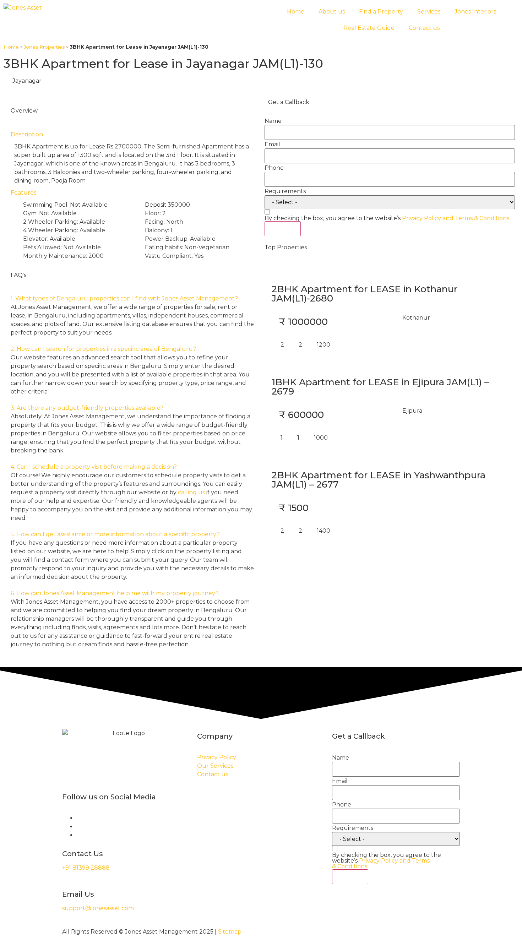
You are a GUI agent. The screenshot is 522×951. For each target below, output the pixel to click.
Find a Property (381, 11)
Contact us (424, 28)
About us (332, 11)
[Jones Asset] (23, 8)
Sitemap (229, 931)
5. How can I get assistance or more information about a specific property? (115, 534)
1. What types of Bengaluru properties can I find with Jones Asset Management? (124, 298)
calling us (191, 492)
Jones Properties (44, 47)
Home (295, 11)
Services (428, 11)
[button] (132, 298)
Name (273, 121)
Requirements (285, 191)
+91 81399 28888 (86, 867)
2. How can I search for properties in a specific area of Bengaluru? (103, 349)
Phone (274, 168)
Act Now (283, 228)
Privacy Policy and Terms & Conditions (455, 218)
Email (272, 144)
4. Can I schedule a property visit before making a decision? (94, 466)
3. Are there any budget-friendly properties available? (87, 407)
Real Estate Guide (369, 28)
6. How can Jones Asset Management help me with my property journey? (115, 593)
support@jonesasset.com (98, 908)
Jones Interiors (475, 11)
